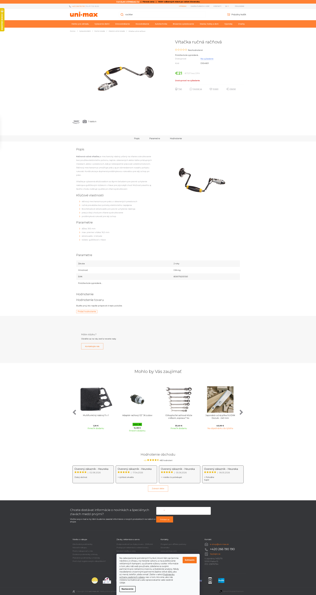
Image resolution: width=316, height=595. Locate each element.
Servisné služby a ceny (126, 551)
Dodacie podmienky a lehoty (85, 554)
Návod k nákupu (80, 547)
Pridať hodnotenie (87, 311)
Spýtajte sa (215, 554)
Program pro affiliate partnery (173, 544)
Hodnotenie (176, 138)
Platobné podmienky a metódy (86, 558)
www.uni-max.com (169, 551)
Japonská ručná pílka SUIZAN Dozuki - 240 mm (220, 416)
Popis (136, 138)
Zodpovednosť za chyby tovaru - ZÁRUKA (134, 544)
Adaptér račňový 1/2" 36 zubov (137, 415)
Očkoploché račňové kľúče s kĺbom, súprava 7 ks (178, 416)
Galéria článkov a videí (200, 6)
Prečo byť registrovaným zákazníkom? (89, 561)
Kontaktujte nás (92, 346)
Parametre (154, 138)
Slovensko (165, 547)
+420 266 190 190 (78, 6)
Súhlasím (190, 560)
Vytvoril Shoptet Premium (233, 591)
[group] (96, 409)
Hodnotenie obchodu (158, 454)
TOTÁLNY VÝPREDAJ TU (127, 2)
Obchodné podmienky (82, 544)
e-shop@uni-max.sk (219, 544)
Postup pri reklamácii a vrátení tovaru (132, 547)
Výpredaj (182, 6)
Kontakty (217, 6)
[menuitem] (80, 24)
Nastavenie (127, 589)
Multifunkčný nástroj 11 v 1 (96, 415)
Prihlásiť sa (164, 519)
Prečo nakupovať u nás (83, 551)
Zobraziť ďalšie (158, 488)
